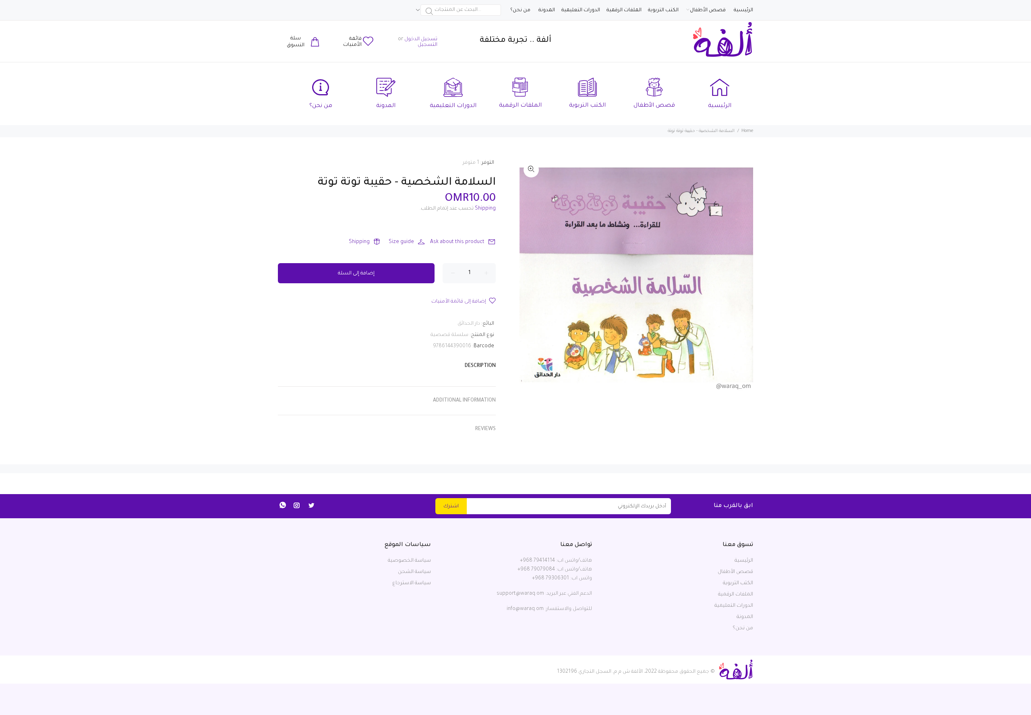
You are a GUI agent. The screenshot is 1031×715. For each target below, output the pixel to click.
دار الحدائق (469, 324)
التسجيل (427, 45)
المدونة (745, 617)
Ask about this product (457, 242)
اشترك (451, 506)
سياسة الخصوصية (409, 561)
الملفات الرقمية (735, 595)
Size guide (401, 242)
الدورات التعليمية (733, 606)
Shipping (485, 209)
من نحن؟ (743, 628)
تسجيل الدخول (420, 39)
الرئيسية (744, 561)
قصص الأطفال (735, 572)
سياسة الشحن (414, 572)
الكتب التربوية (738, 583)
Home (747, 131)
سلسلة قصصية (449, 335)
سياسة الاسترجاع (411, 583)
